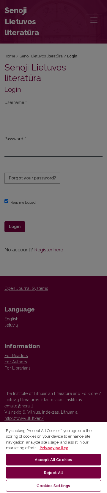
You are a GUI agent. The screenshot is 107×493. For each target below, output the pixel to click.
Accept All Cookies (53, 459)
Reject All (53, 472)
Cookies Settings (53, 486)
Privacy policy (54, 448)
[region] (53, 457)
